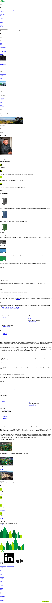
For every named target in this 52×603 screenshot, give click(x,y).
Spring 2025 (5, 334)
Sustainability (1, 71)
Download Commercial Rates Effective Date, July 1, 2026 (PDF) (10, 308)
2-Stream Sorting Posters (32, 321)
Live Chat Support (46, 601)
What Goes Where (4, 317)
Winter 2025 (5, 416)
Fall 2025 (4, 332)
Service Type (1, 8)
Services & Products (2, 563)
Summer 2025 (5, 333)
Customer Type (2, 19)
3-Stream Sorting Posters (32, 319)
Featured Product (2, 55)
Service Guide (3, 401)
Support (1, 592)
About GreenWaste (2, 95)
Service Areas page (16, 30)
